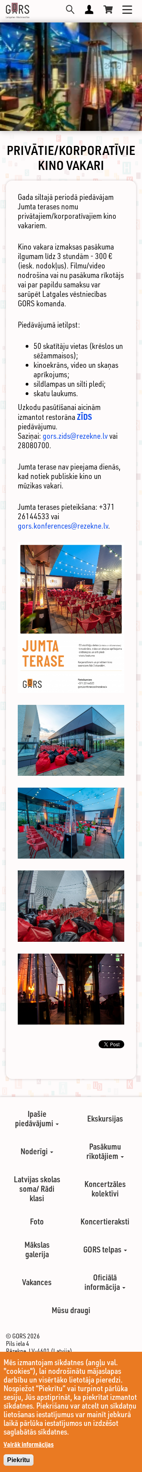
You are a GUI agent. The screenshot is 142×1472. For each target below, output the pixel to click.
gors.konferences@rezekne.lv (63, 526)
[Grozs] (108, 9)
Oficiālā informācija (102, 1282)
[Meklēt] (70, 9)
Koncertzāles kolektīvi (105, 1188)
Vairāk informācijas (29, 1444)
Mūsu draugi (71, 1310)
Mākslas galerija (37, 1249)
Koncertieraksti (104, 1221)
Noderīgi (35, 1151)
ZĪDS (84, 417)
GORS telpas (103, 1249)
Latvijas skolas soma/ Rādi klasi (37, 1188)
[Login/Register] (89, 9)
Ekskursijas (105, 1118)
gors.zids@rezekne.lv (75, 436)
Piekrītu (18, 1460)
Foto (37, 1221)
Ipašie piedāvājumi (35, 1118)
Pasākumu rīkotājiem (103, 1151)
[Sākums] (17, 11)
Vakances (37, 1282)
